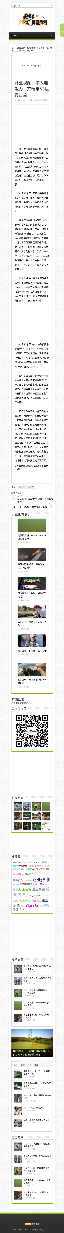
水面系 (47, 865)
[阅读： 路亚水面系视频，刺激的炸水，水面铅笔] (32, 554)
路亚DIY (20, 874)
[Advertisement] (33, 124)
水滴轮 (31, 865)
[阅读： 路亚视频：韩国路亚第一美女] (32, 640)
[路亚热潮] (32, 24)
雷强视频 (18, 909)
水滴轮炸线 (39, 866)
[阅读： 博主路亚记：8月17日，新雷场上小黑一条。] (18, 1074)
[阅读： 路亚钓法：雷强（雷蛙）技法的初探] (18, 1098)
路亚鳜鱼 (36, 900)
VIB (31, 862)
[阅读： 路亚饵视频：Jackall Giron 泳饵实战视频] (32, 525)
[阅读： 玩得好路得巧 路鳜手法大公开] (18, 1123)
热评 (16, 1064)
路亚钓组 (29, 895)
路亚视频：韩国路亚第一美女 (32, 650)
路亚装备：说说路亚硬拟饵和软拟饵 (30, 505)
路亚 (19, 469)
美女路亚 (41, 868)
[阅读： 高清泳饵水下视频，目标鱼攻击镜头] (32, 583)
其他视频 (31, 47)
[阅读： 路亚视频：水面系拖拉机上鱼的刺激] (32, 669)
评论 (30, 1064)
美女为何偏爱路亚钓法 (33, 1107)
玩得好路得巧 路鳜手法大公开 (36, 1119)
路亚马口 (44, 895)
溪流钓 (23, 869)
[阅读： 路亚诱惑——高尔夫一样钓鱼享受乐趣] (18, 1086)
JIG (14, 862)
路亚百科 (24, 884)
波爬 (14, 869)
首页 (13, 47)
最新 (23, 1064)
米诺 (28, 869)
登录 (18, 703)
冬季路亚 (42, 862)
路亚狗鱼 (16, 884)
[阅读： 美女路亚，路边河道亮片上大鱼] (32, 612)
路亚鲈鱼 (25, 900)
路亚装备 (24, 889)
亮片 (35, 862)
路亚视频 (21, 47)
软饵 (22, 905)
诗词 (15, 874)
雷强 (46, 905)
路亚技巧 (42, 873)
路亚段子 (28, 880)
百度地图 (35, 1224)
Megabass (25, 862)
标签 (36, 1064)
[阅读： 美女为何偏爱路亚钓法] (18, 1111)
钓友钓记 (32, 905)
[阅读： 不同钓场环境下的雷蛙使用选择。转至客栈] (18, 993)
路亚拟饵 (18, 880)
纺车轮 (33, 869)
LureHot (19, 862)
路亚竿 (31, 884)
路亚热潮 (22, 487)
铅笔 (41, 906)
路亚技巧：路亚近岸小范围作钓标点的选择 (35, 499)
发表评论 (18, 102)
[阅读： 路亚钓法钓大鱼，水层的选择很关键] (18, 981)
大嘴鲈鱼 (23, 866)
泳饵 (18, 869)
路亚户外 (29, 874)
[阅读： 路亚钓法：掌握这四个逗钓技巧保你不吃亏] (18, 969)
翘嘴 (48, 869)
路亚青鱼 (37, 896)
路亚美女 (40, 884)
